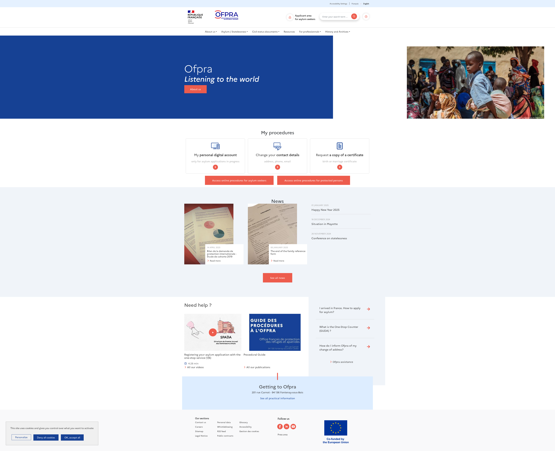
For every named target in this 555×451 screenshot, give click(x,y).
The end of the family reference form (288, 252)
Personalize (21, 437)
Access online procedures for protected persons (313, 180)
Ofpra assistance (343, 361)
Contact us (200, 422)
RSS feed (221, 431)
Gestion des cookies (249, 431)
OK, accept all (72, 437)
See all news (277, 277)
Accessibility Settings (338, 3)
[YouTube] (295, 427)
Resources (289, 31)
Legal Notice (201, 435)
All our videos (195, 367)
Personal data (224, 422)
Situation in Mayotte (324, 224)
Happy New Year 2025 (325, 209)
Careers (199, 426)
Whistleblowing (225, 426)
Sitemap (199, 431)
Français (355, 3)
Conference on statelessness (329, 238)
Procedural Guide (254, 354)
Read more (215, 260)
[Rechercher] (354, 16)
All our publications (258, 367)
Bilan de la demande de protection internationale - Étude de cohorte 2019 (221, 253)
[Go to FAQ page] (366, 16)
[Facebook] (282, 426)
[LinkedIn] (288, 427)
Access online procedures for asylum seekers (239, 180)
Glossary (243, 422)
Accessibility (245, 426)
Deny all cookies (46, 437)
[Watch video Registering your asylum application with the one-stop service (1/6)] (213, 332)
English (366, 3)
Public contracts (225, 435)
